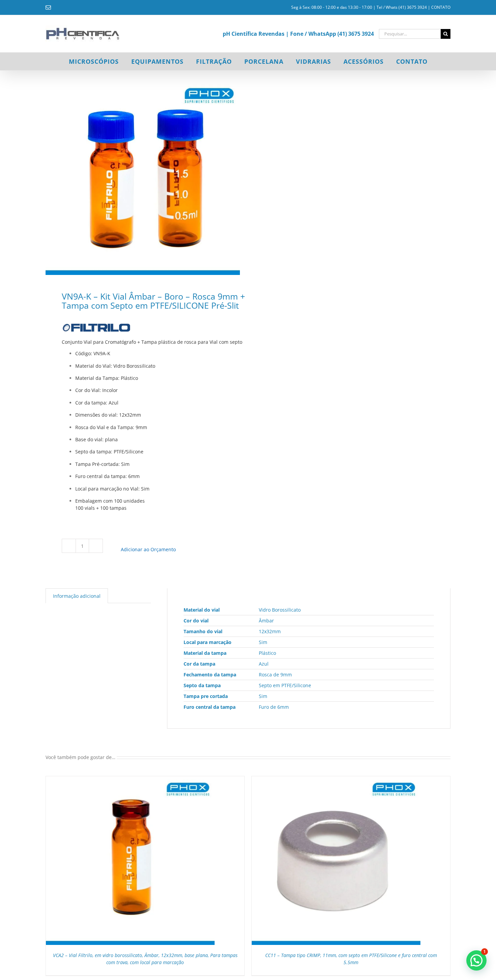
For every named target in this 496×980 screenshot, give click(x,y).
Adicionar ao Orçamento (148, 549)
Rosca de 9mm (275, 674)
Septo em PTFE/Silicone (285, 685)
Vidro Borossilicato (280, 610)
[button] (476, 960)
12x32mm (270, 631)
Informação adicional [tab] (77, 596)
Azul (264, 664)
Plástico (267, 653)
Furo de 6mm (274, 707)
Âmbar (266, 620)
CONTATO (440, 7)
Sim (263, 642)
